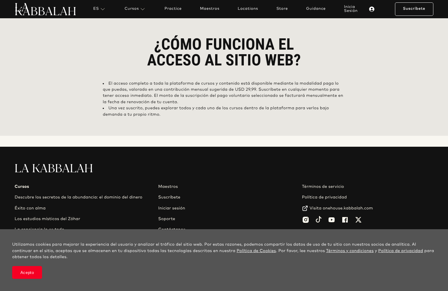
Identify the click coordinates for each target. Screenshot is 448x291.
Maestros (209, 9)
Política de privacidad (324, 197)
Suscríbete (414, 9)
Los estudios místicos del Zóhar (47, 219)
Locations (248, 9)
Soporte (166, 219)
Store (282, 9)
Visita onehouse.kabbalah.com (341, 208)
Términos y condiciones (350, 251)
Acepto (27, 272)
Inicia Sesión (351, 9)
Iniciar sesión (171, 208)
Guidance (316, 9)
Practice (173, 9)
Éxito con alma (30, 208)
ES (96, 9)
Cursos (132, 9)
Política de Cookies (256, 251)
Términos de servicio (323, 186)
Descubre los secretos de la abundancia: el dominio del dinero (78, 197)
